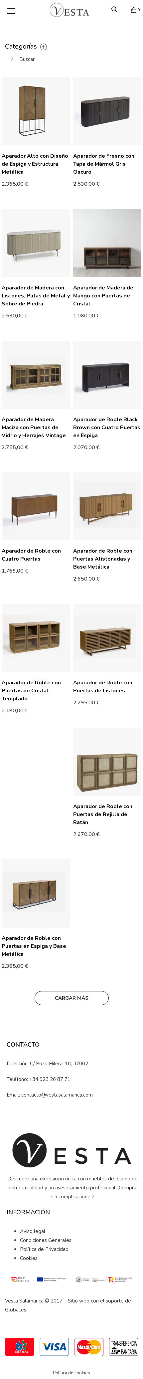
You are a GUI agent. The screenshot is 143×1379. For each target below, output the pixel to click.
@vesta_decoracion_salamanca (76, 1117)
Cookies (29, 1258)
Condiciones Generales (46, 1240)
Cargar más (71, 998)
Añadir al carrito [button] (94, 184)
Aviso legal (32, 1231)
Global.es (15, 1309)
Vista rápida (67, 189)
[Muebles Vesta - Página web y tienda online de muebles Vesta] (71, 10)
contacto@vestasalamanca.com (57, 1095)
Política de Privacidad (44, 1249)
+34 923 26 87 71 (50, 1079)
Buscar (27, 59)
